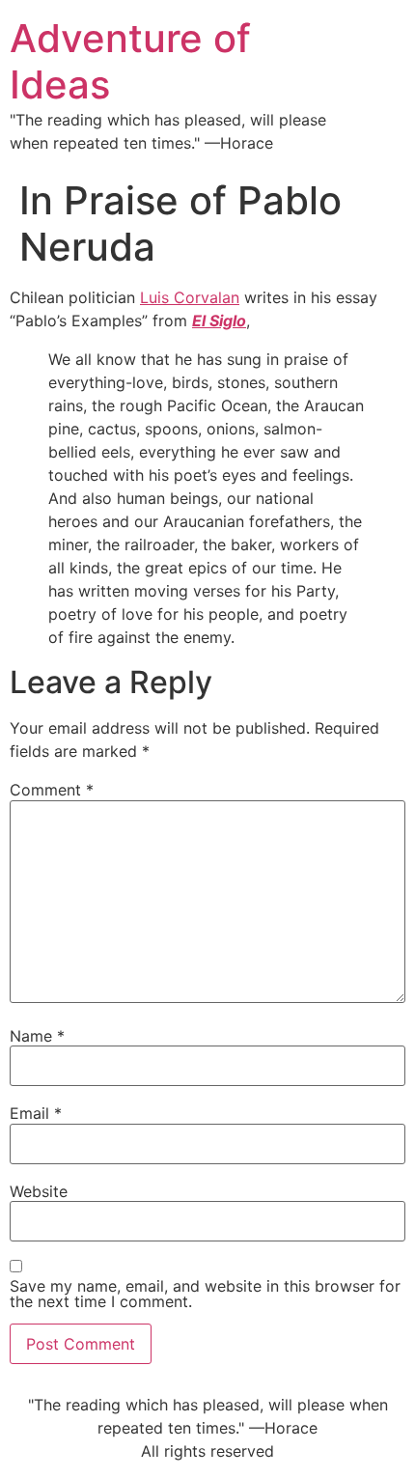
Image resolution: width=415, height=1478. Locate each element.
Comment (52, 789)
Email (36, 1113)
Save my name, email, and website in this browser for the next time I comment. (205, 1293)
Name (37, 1036)
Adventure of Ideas (130, 61)
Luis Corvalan (189, 297)
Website (39, 1191)
